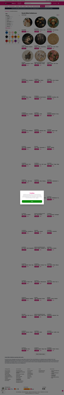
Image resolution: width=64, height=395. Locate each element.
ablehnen (37, 197)
